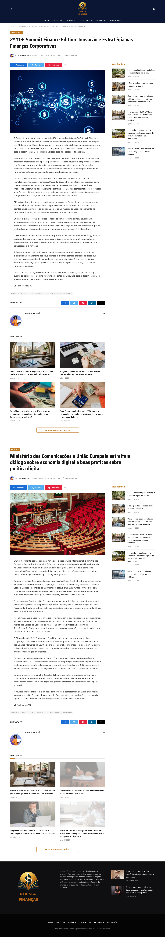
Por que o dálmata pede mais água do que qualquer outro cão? (141, 71)
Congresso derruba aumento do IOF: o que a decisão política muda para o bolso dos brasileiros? (32, 832)
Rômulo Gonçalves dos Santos (59, 293)
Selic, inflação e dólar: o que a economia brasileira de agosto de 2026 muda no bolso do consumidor (140, 134)
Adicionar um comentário (57, 430)
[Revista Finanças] (82, 9)
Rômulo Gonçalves (37, 293)
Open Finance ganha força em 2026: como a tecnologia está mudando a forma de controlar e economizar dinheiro (81, 414)
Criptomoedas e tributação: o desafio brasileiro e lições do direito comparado (140, 874)
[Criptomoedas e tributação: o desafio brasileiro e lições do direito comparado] (117, 874)
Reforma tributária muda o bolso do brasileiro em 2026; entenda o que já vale (82, 792)
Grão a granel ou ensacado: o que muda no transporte (140, 84)
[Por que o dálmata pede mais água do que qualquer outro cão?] (118, 73)
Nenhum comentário (54, 55)
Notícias (58, 21)
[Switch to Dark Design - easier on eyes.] (11, 9)
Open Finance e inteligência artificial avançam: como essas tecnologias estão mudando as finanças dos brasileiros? (30, 414)
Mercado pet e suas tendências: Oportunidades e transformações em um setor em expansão (139, 890)
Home (46, 21)
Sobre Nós (115, 21)
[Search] (154, 9)
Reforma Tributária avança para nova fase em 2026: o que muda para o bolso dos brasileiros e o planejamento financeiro (82, 833)
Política (71, 21)
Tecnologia (86, 21)
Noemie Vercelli (23, 55)
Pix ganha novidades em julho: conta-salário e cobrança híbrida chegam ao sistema (80, 373)
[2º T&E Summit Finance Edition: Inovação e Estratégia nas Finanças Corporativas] (57, 101)
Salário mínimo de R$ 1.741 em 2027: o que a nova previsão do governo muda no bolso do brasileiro (139, 116)
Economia (101, 21)
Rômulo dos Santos (19, 293)
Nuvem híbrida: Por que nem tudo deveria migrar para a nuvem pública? (140, 151)
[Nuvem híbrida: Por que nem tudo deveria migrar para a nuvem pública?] (118, 151)
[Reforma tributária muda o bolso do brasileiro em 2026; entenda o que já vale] (82, 774)
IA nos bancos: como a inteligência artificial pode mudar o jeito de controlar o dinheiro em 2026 (31, 373)
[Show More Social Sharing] (65, 65)
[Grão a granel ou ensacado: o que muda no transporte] (118, 86)
